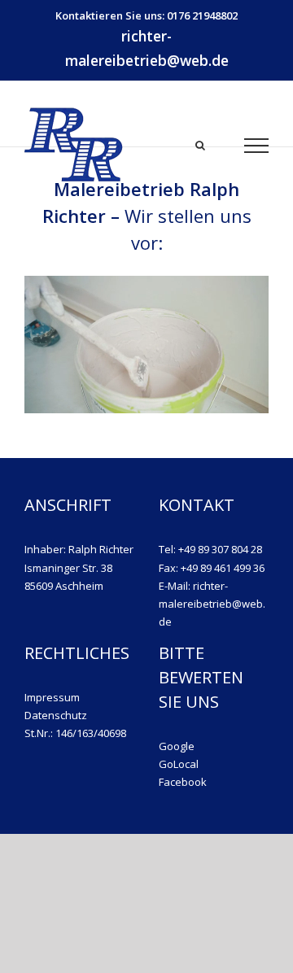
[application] (146, 344)
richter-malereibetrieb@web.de (147, 48)
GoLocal (179, 764)
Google (177, 746)
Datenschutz (55, 715)
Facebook (183, 781)
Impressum (52, 697)
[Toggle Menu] (256, 145)
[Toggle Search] (200, 144)
